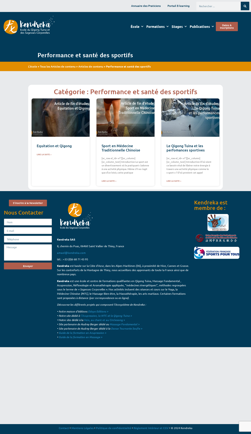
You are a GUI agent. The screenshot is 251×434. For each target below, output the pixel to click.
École (135, 26)
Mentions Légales (82, 428)
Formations (155, 26)
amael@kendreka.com (71, 253)
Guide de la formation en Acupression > (82, 333)
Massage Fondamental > (125, 324)
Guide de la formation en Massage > (80, 337)
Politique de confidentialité (113, 428)
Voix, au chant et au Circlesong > (104, 320)
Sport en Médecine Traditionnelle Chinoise (121, 147)
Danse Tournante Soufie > (126, 328)
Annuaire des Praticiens (146, 6)
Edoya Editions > (98, 311)
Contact (64, 428)
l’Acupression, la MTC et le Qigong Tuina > (106, 315)
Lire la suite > (44, 154)
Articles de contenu (90, 66)
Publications (200, 26)
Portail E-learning (179, 6)
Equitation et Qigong (54, 145)
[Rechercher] (245, 6)
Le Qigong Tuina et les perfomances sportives (185, 147)
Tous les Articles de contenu (57, 66)
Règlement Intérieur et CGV (151, 428)
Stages (177, 26)
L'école (32, 66)
